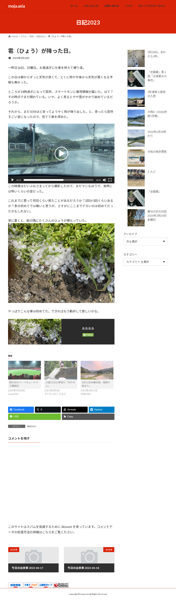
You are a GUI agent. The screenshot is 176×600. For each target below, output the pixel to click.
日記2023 (31, 426)
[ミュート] (104, 180)
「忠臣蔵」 (154, 191)
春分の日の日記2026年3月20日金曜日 (157, 215)
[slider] (58, 180)
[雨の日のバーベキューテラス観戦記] (24, 370)
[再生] (12, 180)
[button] (61, 153)
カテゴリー (130, 254)
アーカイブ (130, 234)
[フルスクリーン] (110, 180)
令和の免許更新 (157, 151)
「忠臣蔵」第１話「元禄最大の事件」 (157, 76)
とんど (151, 171)
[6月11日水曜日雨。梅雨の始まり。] (97, 370)
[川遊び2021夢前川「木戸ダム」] (60, 370)
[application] (61, 153)
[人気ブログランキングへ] (61, 586)
